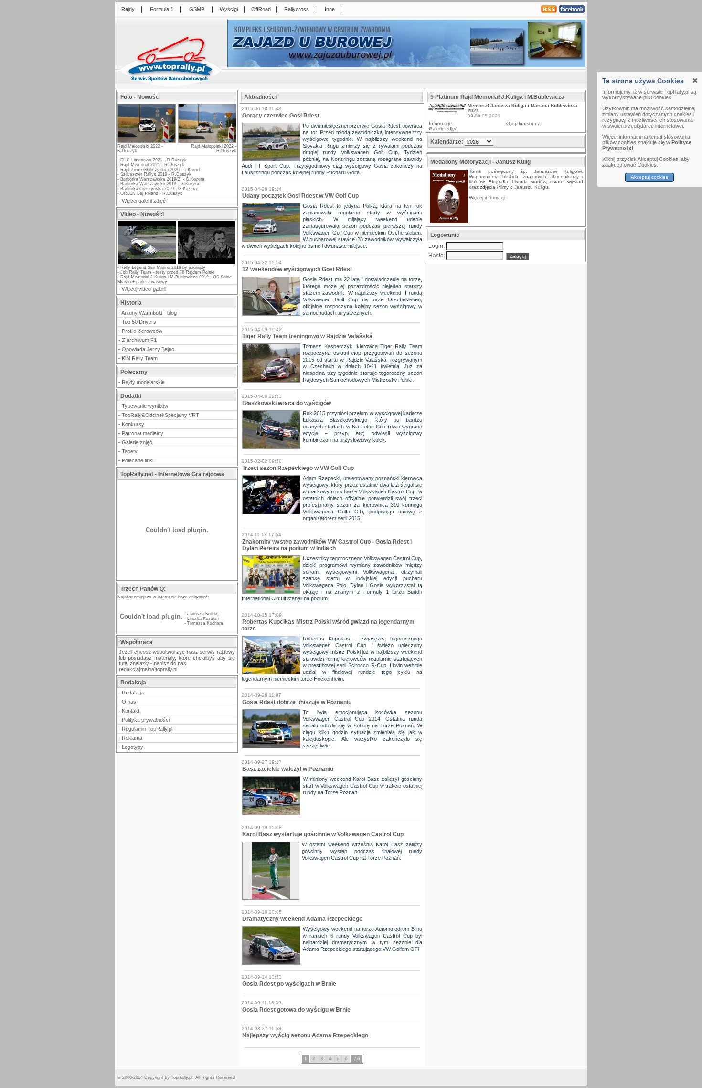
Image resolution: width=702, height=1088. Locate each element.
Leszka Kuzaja (201, 618)
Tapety (130, 451)
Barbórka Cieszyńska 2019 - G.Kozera (158, 188)
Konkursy (133, 424)
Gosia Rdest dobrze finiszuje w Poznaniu (296, 702)
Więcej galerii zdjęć (144, 200)
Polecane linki (137, 460)
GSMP (196, 9)
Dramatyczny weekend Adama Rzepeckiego (302, 919)
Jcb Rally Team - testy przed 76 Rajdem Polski (167, 272)
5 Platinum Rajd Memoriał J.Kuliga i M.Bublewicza (497, 97)
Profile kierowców (142, 331)
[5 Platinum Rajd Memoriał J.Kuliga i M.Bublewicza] (447, 111)
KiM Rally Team (140, 358)
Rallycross (296, 9)
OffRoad (261, 9)
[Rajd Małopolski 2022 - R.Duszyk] (206, 123)
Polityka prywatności (146, 720)
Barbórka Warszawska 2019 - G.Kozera (159, 183)
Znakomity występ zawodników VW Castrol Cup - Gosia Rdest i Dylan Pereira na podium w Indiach (327, 545)
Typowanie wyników (145, 406)
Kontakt (130, 711)
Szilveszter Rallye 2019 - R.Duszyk (155, 174)
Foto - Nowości (140, 97)
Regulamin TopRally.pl (147, 729)
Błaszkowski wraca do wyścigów (286, 403)
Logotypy (132, 747)
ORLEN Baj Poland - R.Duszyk (151, 193)
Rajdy (128, 9)
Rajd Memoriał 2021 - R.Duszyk (152, 164)
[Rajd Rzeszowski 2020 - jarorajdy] (147, 263)
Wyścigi (229, 9)
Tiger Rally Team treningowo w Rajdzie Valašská (307, 336)
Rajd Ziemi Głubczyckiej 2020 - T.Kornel (160, 169)
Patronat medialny (142, 433)
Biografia (498, 181)
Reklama (132, 738)
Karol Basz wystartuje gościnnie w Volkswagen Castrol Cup (323, 834)
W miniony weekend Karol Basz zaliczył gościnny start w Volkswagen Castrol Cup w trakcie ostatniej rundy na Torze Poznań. (362, 785)
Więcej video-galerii (144, 289)
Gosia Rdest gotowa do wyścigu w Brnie (296, 1009)
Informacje (440, 123)
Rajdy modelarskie (143, 382)
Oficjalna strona (523, 123)
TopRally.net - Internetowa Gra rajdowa (172, 474)
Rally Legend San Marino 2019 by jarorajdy (162, 267)
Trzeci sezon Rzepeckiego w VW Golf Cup (298, 468)
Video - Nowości (142, 214)
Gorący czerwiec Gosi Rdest (280, 115)
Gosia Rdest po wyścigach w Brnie (289, 984)
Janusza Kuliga (202, 613)
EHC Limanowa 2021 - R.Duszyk (153, 160)
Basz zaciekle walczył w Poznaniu (287, 769)
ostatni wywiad (566, 181)
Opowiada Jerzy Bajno (148, 349)
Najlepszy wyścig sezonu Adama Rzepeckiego (305, 1035)
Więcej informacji (488, 197)
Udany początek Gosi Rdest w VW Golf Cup (300, 195)
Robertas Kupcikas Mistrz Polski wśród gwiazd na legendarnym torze (328, 625)
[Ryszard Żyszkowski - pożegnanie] (206, 263)
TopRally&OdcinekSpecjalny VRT (160, 415)
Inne (330, 9)
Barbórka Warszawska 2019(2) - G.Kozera (162, 179)
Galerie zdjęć (137, 442)
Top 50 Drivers (139, 322)
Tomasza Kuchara (205, 623)
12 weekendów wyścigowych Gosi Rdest (297, 269)
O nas (129, 701)
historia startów (529, 181)
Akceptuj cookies (650, 177)
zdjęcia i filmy (494, 187)
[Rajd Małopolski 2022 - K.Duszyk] (146, 140)
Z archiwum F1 (139, 340)
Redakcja (133, 692)
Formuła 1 (161, 9)
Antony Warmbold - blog (149, 313)
